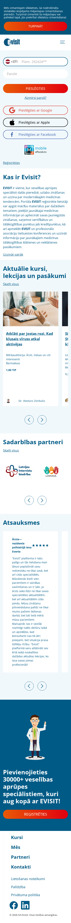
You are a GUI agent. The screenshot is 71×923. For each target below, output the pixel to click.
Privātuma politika (25, 895)
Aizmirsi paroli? (35, 98)
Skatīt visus (11, 284)
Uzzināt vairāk (13, 254)
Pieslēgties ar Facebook (37, 134)
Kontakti (21, 867)
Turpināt (35, 26)
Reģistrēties (11, 163)
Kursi (17, 837)
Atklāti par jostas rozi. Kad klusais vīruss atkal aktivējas (29, 338)
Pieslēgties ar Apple (34, 122)
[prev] (29, 419)
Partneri (20, 857)
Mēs (15, 847)
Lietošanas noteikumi (28, 878)
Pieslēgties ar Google (35, 110)
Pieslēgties (35, 88)
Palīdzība (18, 887)
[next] (42, 419)
